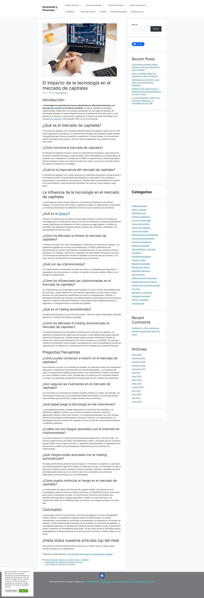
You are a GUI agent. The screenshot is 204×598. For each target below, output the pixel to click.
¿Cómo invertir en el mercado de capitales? (60, 564)
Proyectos (136, 289)
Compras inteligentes (141, 217)
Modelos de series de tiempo (144, 282)
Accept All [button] (23, 591)
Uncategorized (138, 303)
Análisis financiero (51, 560)
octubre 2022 (137, 387)
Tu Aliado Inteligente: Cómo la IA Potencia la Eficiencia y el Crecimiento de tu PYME (146, 100)
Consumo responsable (141, 220)
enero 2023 (137, 384)
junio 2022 (136, 391)
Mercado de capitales (66, 560)
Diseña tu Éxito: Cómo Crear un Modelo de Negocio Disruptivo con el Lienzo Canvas (146, 91)
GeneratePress (90, 582)
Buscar (135, 25)
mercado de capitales (51, 119)
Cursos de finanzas (115, 5)
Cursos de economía (137, 5)
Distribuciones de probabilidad (145, 235)
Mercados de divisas (140, 267)
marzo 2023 (137, 380)
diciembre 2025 (138, 358)
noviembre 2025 (139, 362)
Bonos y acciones (72, 5)
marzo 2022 (137, 402)
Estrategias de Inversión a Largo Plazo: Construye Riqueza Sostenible (145, 82)
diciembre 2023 (138, 365)
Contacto (103, 12)
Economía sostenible (93, 5)
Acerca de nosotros (88, 12)
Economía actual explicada (143, 238)
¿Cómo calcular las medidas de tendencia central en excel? (146, 331)
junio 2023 (136, 373)
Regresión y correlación (142, 293)
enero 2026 (137, 355)
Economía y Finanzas (50, 8)
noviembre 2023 (139, 369)
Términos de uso (137, 12)
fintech (63, 213)
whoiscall (136, 328)
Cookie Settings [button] (11, 591)
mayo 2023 (136, 376)
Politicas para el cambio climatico (146, 285)
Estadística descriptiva (141, 256)
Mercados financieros (141, 271)
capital (56, 108)
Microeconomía (138, 275)
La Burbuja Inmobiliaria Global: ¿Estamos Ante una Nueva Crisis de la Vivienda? (146, 67)
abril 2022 (136, 398)
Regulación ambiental (141, 296)
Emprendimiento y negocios (143, 249)
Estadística (70, 12)
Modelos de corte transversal (144, 278)
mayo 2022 (136, 394)
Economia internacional (142, 242)
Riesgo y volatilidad (82, 560)
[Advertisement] (147, 147)
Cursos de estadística (141, 228)
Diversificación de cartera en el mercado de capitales (90, 554)
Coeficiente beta (139, 213)
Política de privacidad (119, 12)
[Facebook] (102, 575)
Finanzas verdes (139, 260)
